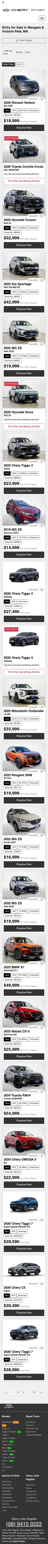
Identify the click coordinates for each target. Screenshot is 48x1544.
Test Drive (30, 1432)
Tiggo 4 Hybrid (9, 1432)
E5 (3, 1470)
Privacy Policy (32, 1501)
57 (34, 1392)
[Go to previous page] (6, 1392)
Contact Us (31, 1491)
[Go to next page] (41, 1392)
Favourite (33, 99)
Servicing (6, 1482)
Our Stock (30, 1422)
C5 (3, 1464)
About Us (30, 1485)
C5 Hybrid (7, 1467)
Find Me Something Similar (24, 181)
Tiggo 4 (5, 1429)
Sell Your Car (32, 1429)
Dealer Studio (19, 1541)
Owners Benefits (34, 1435)
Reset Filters (8, 64)
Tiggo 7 (5, 1435)
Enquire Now (24, 128)
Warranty (6, 1491)
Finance (30, 1425)
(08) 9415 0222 (24, 1524)
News (28, 1488)
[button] (42, 18)
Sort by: (19, 52)
